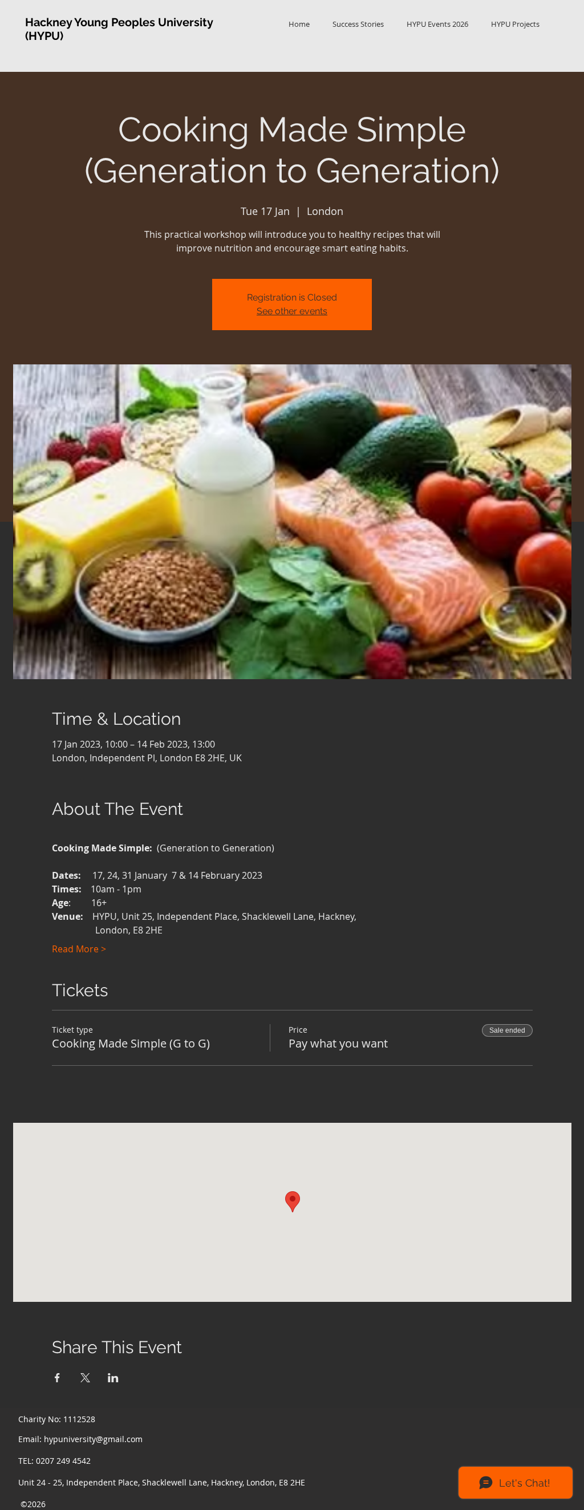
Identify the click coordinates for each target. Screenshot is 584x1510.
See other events (292, 311)
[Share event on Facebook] (57, 1377)
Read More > (79, 949)
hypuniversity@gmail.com (93, 1439)
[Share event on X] (85, 1377)
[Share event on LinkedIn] (113, 1377)
